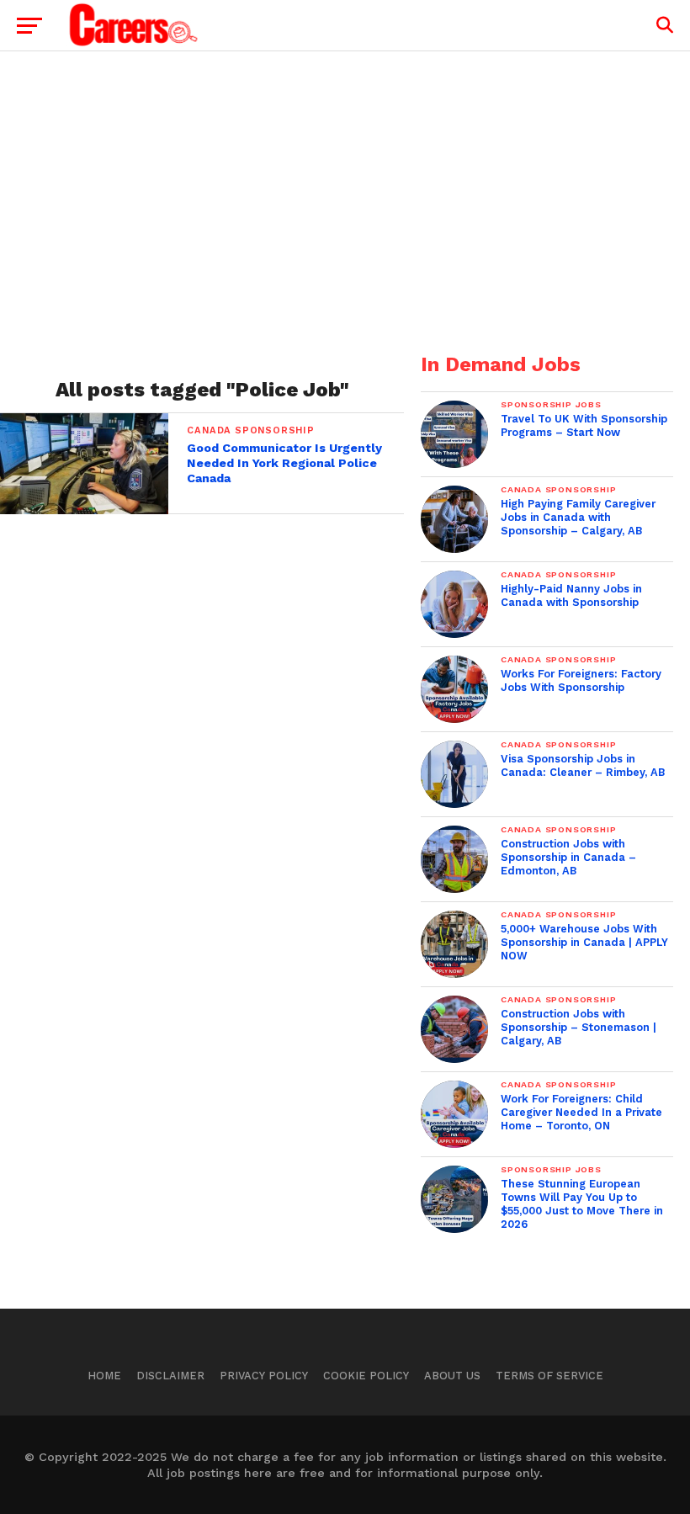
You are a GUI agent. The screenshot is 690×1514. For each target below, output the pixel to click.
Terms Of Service (549, 1375)
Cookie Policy (366, 1375)
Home (104, 1375)
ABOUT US (452, 1375)
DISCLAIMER (170, 1375)
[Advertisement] (345, 211)
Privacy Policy (264, 1375)
